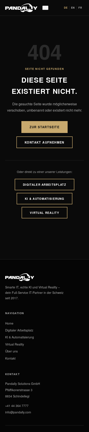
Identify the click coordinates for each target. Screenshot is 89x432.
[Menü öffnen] (45, 8)
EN (73, 7)
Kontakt (10, 358)
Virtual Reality (44, 213)
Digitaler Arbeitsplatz (44, 184)
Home (9, 323)
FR (80, 7)
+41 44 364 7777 (17, 405)
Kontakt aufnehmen (44, 142)
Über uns (11, 351)
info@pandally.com (18, 412)
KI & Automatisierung (44, 199)
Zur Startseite (45, 127)
